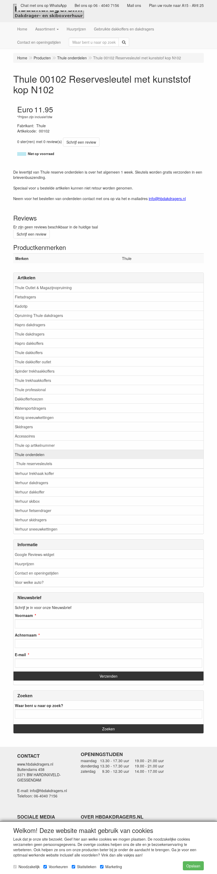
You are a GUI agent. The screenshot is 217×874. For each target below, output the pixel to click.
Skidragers (24, 426)
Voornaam (24, 615)
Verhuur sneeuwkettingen (36, 529)
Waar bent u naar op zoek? (39, 705)
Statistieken (86, 866)
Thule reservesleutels (34, 463)
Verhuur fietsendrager (33, 510)
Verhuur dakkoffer (29, 492)
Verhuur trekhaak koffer (34, 473)
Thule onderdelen (29, 454)
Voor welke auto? (29, 582)
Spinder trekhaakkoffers (35, 371)
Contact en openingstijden (36, 573)
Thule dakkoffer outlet (33, 361)
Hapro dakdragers (30, 324)
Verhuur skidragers (31, 519)
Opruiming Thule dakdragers (39, 315)
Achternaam (26, 635)
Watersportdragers (30, 408)
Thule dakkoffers (29, 352)
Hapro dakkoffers (29, 343)
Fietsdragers (25, 296)
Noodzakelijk (29, 866)
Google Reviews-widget (34, 554)
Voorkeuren (58, 866)
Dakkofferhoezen (29, 398)
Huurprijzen (24, 563)
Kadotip (21, 306)
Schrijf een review (81, 142)
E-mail (20, 654)
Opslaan (193, 865)
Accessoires (25, 436)
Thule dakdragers (29, 334)
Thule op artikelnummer (35, 445)
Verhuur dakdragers (31, 482)
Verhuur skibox (27, 501)
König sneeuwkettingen (34, 417)
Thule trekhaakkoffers (33, 380)
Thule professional (30, 389)
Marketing (113, 866)
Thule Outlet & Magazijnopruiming (43, 287)
